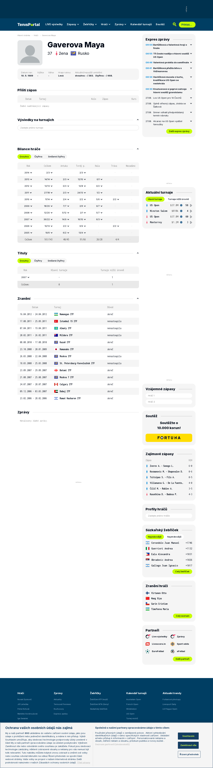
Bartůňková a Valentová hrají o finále (170, 46)
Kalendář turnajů (141, 24)
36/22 (47, 219)
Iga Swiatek (22, 718)
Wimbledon (131, 709)
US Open (130, 714)
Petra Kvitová (23, 709)
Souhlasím (188, 736)
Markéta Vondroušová (27, 714)
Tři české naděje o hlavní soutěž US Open (171, 55)
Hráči (104, 24)
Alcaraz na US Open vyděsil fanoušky (167, 123)
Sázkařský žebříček (98, 709)
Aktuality (58, 699)
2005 (26, 232)
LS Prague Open (170, 709)
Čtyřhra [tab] (38, 156)
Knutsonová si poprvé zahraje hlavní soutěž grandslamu (170, 91)
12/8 (81, 186)
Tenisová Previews (62, 704)
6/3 (98, 219)
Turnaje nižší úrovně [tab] (178, 199)
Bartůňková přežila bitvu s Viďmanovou (167, 70)
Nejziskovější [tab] (154, 536)
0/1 (98, 179)
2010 (26, 199)
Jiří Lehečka (22, 704)
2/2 (81, 199)
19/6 (47, 232)
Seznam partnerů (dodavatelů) (112, 744)
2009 (26, 206)
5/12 (64, 212)
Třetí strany (83, 762)
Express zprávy (61, 714)
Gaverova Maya (49, 35)
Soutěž (160, 24)
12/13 (47, 186)
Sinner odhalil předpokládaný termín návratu (168, 114)
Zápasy (71, 24)
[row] (78, 172)
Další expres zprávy (179, 131)
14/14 (47, 179)
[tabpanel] (78, 202)
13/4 (81, 232)
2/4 (64, 199)
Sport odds (183, 644)
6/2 (64, 232)
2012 (26, 186)
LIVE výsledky (54, 24)
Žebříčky (88, 24)
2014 (26, 172)
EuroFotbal (158, 651)
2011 (27, 192)
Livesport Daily (169, 704)
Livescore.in (159, 644)
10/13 (47, 226)
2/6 (81, 206)
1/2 (98, 192)
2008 (26, 212)
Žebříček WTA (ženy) (99, 704)
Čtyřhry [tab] (38, 260)
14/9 (64, 219)
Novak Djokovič (24, 699)
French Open (132, 704)
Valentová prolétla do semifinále (171, 62)
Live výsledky (159, 636)
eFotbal (181, 651)
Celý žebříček (182, 571)
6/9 (81, 226)
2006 (26, 226)
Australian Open (133, 699)
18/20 (47, 206)
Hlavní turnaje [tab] (155, 199)
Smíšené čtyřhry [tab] (56, 156)
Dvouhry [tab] (24, 260)
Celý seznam (182, 615)
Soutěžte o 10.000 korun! (169, 425)
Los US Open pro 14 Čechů (167, 97)
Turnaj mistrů (132, 718)
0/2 (98, 186)
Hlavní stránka (23, 35)
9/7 (98, 206)
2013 (26, 179)
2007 (26, 219)
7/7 (64, 206)
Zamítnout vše (188, 745)
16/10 (80, 219)
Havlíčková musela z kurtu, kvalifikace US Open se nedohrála (168, 80)
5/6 (98, 199)
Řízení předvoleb (189, 754)
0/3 (64, 186)
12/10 (80, 179)
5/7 (98, 212)
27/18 (47, 192)
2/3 (48, 172)
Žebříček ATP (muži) (99, 699)
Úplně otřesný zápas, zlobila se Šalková (169, 105)
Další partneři (182, 659)
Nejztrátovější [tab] (174, 536)
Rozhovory (59, 709)
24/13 (80, 192)
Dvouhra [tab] (24, 156)
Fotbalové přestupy (172, 699)
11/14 (47, 199)
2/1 (81, 212)
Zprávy (119, 24)
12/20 (47, 212)
